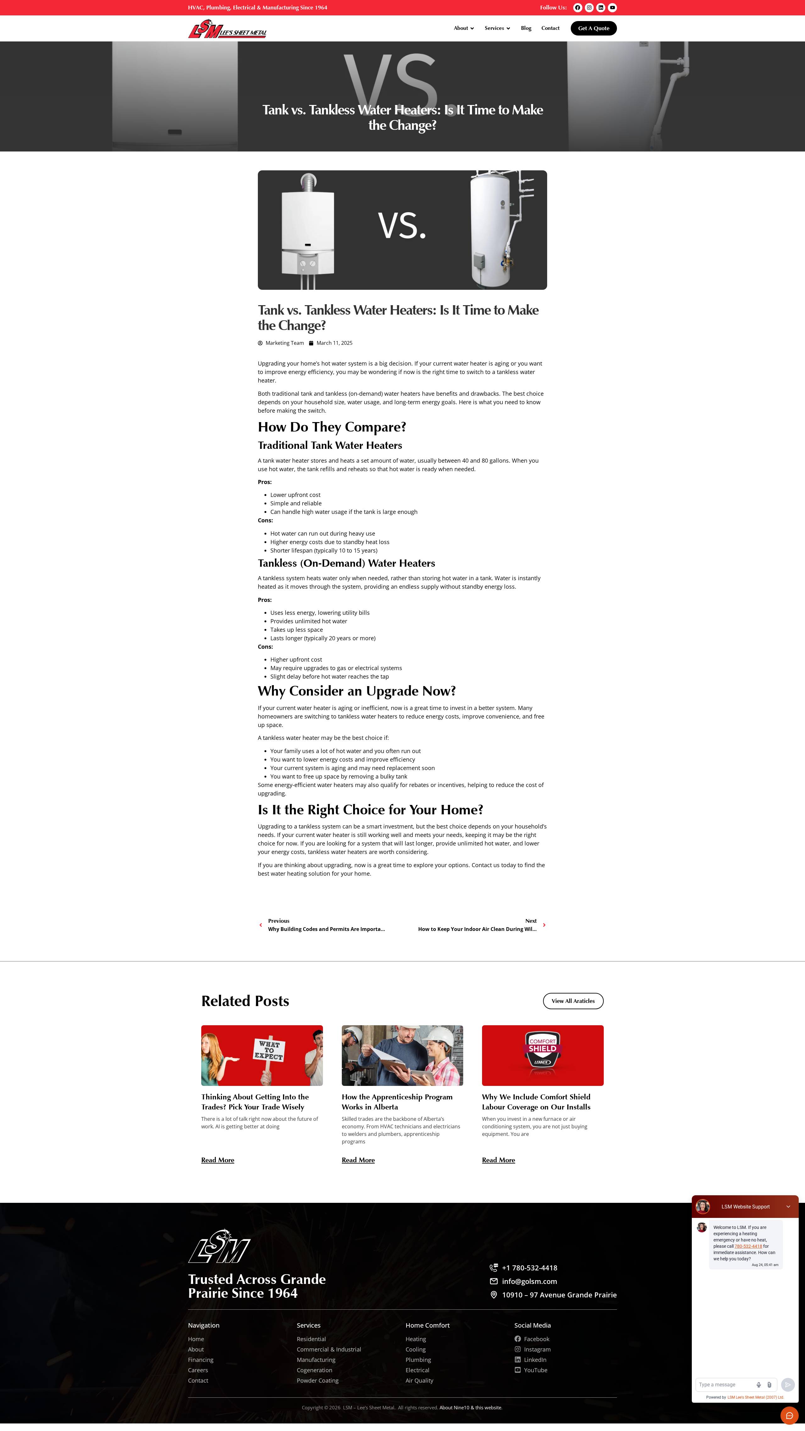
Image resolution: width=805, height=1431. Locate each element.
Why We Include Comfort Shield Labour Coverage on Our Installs (536, 1101)
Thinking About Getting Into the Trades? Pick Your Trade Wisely (255, 1101)
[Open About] (472, 28)
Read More (217, 1160)
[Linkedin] (600, 7)
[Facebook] (577, 7)
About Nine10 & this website (470, 1407)
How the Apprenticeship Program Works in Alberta (397, 1101)
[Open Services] (508, 28)
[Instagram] (589, 7)
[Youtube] (612, 7)
